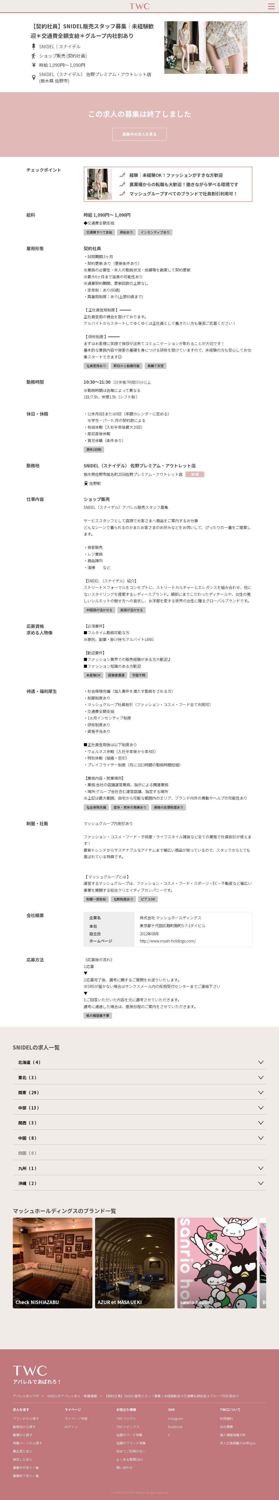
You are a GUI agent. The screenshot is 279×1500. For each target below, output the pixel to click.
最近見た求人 (22, 1451)
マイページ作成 (76, 1418)
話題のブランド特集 (131, 1443)
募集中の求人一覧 (26, 1467)
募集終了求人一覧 (26, 1475)
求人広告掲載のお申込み (238, 1443)
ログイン (71, 1426)
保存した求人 (22, 1459)
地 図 (195, 474)
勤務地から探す (24, 1426)
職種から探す (22, 1434)
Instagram (175, 1418)
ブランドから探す (26, 1418)
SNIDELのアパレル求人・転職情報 (72, 1395)
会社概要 (226, 1426)
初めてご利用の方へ (131, 1451)
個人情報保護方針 (233, 1434)
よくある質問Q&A (129, 1459)
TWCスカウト (126, 1418)
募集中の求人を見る (139, 134)
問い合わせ (124, 1467)
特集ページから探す (27, 1443)
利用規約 (226, 1418)
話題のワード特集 (129, 1434)
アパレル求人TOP (26, 1395)
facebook (175, 1426)
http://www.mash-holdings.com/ (168, 940)
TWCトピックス (128, 1426)
